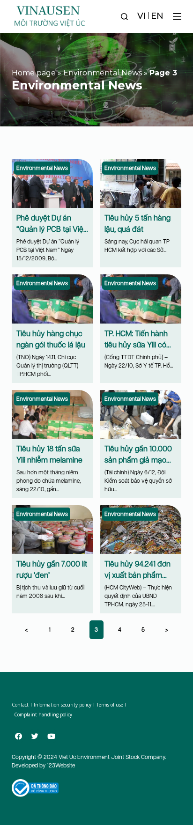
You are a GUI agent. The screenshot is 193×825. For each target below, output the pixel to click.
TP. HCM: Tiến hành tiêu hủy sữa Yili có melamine (136, 344)
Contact (20, 704)
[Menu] (177, 16)
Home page (34, 72)
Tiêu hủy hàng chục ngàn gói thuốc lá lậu (50, 339)
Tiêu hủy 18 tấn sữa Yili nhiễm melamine (49, 454)
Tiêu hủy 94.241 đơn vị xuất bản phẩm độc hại (137, 575)
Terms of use (109, 704)
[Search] (124, 16)
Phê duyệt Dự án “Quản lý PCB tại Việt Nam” (51, 229)
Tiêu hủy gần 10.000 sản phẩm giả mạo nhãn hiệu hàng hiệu (138, 460)
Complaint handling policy (43, 714)
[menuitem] (141, 16)
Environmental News (102, 72)
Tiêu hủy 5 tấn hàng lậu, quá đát (137, 224)
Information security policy (62, 704)
